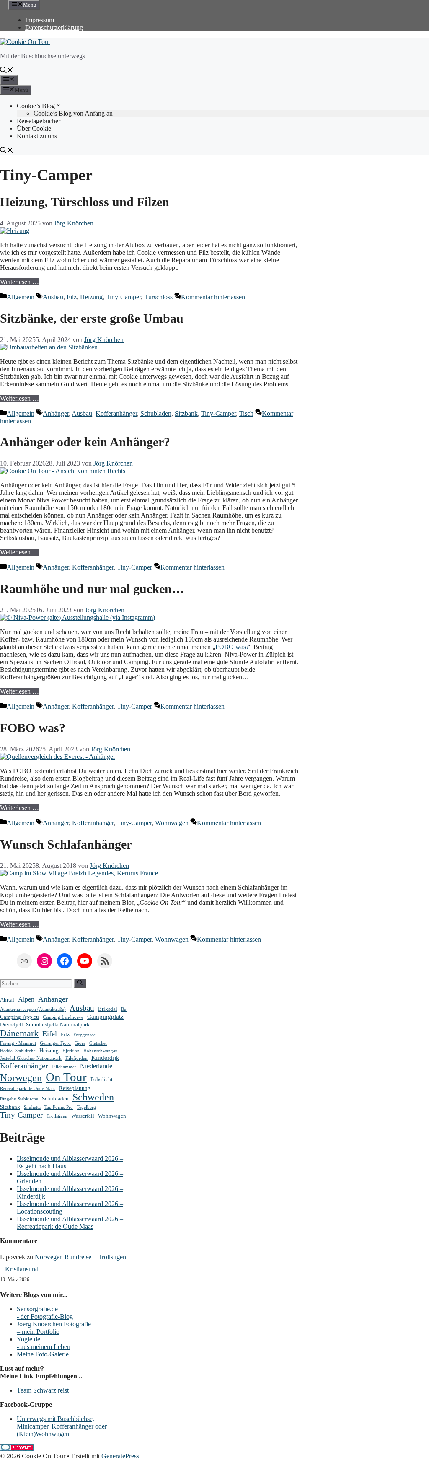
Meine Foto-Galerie (43, 1354)
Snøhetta (32, 1107)
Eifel (49, 1034)
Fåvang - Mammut (18, 1043)
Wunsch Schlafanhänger (66, 844)
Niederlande (96, 1066)
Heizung (91, 296)
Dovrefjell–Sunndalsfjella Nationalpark (45, 1024)
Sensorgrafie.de (37, 1308)
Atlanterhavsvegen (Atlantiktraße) (33, 1009)
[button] (6, 71)
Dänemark (19, 1033)
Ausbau (53, 296)
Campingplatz (105, 1016)
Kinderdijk (105, 1057)
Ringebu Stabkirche (19, 1099)
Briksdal (107, 1009)
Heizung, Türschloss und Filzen (84, 202)
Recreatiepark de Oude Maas (27, 1088)
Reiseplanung (74, 1088)
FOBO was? (232, 646)
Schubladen (155, 413)
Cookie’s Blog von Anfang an (73, 113)
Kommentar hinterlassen (213, 296)
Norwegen (21, 1077)
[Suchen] (80, 983)
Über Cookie (34, 128)
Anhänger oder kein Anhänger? (85, 442)
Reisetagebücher (38, 120)
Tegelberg (86, 1107)
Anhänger (56, 413)
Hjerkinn (71, 1050)
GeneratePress (120, 1456)
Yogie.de (28, 1339)
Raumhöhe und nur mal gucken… (92, 588)
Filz (72, 296)
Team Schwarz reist (43, 1390)
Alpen (26, 999)
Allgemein (20, 296)
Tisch (246, 413)
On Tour (66, 1077)
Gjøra (80, 1043)
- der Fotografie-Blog (45, 1316)
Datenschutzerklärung (54, 27)
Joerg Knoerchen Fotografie (54, 1324)
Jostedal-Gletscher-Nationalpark (31, 1058)
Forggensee (84, 1035)
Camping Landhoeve (63, 1017)
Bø (124, 1009)
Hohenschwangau (100, 1050)
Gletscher (98, 1043)
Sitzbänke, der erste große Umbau (91, 318)
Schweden (93, 1097)
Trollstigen (57, 1116)
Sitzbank (186, 413)
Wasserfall (82, 1116)
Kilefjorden (76, 1058)
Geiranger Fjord (55, 1043)
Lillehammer (64, 1066)
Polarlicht (101, 1079)
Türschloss (158, 296)
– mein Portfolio (38, 1331)
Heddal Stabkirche (18, 1050)
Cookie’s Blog (36, 105)
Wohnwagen (172, 822)
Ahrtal (7, 1000)
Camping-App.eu (19, 1017)
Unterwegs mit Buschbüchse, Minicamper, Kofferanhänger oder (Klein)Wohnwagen (62, 1426)
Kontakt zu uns (37, 136)
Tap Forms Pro (58, 1107)
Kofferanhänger (116, 413)
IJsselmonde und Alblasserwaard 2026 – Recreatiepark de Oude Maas (70, 1222)
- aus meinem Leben (43, 1346)
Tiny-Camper (123, 296)
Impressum (39, 19)
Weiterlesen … (19, 281)
